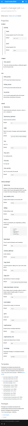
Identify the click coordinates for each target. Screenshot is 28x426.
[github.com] (2, 424)
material (17, 421)
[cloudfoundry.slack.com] (4, 424)
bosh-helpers (6, 415)
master (15, 16)
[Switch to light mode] (22, 1)
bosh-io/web (8, 421)
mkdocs (12, 421)
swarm (4, 417)
